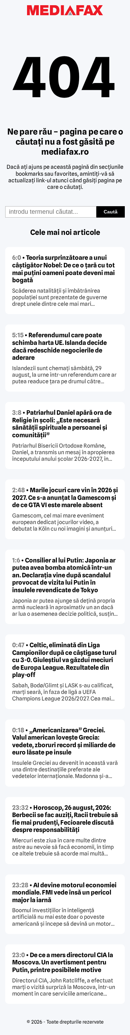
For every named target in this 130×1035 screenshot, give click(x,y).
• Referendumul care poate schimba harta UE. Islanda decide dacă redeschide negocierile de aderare (59, 346)
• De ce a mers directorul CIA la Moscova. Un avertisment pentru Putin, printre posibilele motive (62, 962)
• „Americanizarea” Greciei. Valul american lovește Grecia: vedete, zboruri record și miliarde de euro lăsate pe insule (63, 741)
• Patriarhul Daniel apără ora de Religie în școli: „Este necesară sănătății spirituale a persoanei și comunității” (62, 424)
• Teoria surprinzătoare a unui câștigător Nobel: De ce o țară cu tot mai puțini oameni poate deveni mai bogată (63, 269)
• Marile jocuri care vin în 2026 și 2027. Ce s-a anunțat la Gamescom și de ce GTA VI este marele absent (65, 497)
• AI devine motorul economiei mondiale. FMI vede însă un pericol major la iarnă (64, 892)
